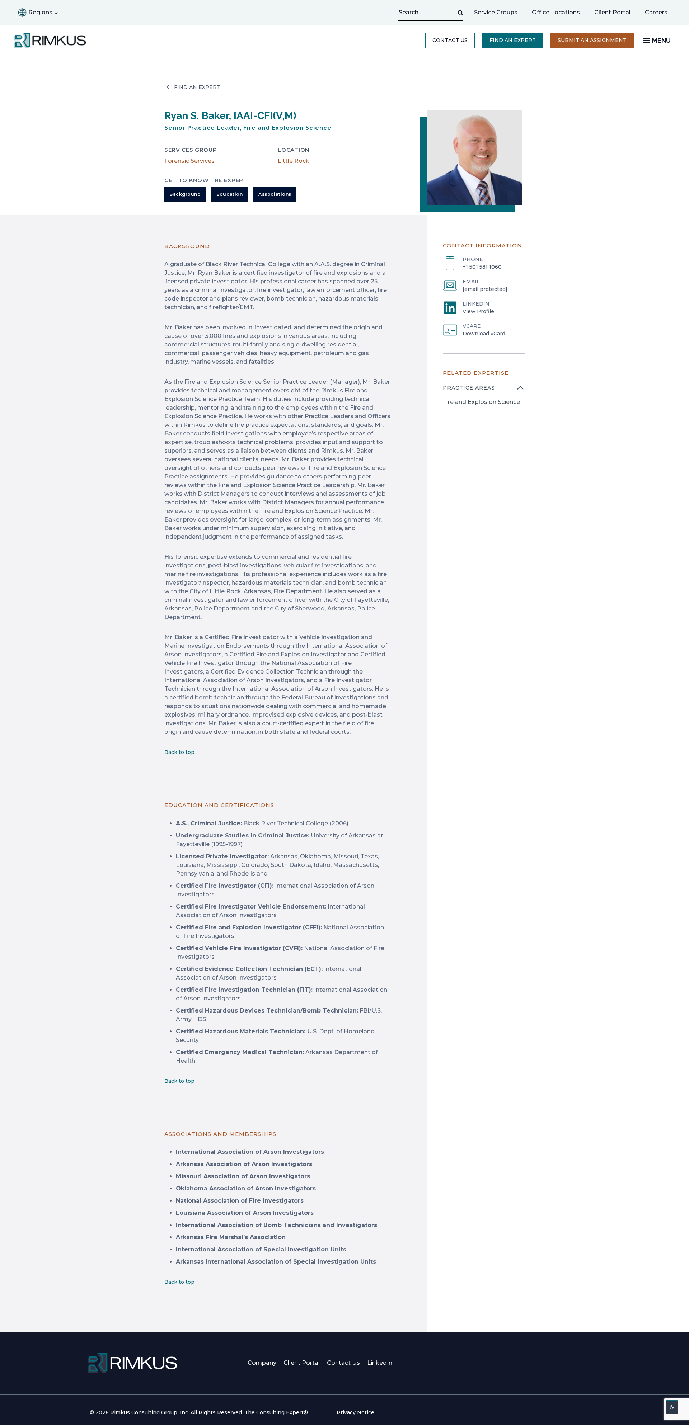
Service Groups (495, 12)
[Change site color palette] (672, 1407)
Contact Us (450, 40)
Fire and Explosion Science (481, 401)
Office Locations (556, 12)
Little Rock (293, 160)
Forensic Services (189, 160)
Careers (660, 14)
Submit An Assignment (596, 42)
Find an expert (512, 40)
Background (185, 194)
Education (229, 194)
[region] (484, 399)
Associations (274, 194)
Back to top (179, 752)
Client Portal (612, 12)
